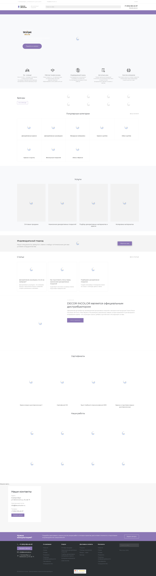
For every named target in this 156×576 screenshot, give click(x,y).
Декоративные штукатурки (53, 136)
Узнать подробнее (75, 320)
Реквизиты (46, 555)
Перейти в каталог (32, 46)
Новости (45, 548)
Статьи (45, 550)
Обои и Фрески (78, 157)
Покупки (82, 548)
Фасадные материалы (77, 136)
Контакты (101, 544)
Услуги (63, 544)
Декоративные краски (29, 136)
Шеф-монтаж (65, 560)
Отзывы (45, 552)
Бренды (82, 555)
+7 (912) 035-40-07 (17, 511)
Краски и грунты (29, 157)
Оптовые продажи (66, 548)
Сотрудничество (48, 563)
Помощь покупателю (86, 550)
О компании (47, 544)
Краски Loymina (102, 136)
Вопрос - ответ (84, 552)
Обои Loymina (126, 136)
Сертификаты (47, 561)
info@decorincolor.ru (52, 1)
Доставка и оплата (86, 544)
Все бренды (22, 102)
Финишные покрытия (53, 157)
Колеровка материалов (68, 558)
